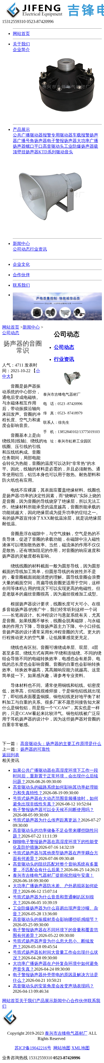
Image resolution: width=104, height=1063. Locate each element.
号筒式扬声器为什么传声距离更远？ (47, 820)
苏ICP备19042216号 (33, 1048)
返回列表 (10, 755)
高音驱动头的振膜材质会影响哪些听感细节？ (55, 919)
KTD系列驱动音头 (55, 152)
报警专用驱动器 (58, 135)
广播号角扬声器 (32, 140)
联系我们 (21, 285)
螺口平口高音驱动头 (45, 146)
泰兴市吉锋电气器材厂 (66, 1033)
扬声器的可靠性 (35, 749)
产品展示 (21, 129)
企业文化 (21, 264)
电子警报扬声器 (62, 140)
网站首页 (21, 33)
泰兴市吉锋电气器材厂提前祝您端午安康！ (53, 875)
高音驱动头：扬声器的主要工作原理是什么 (60, 743)
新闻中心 (21, 243)
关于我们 (21, 44)
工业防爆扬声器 (79, 146)
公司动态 (21, 249)
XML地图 (80, 1048)
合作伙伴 (21, 274)
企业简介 (21, 49)
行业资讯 (38, 249)
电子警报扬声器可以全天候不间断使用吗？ (53, 809)
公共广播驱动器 (28, 135)
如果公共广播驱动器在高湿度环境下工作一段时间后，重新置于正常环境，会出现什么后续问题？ (55, 776)
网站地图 (61, 1048)
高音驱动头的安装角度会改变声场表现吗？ (53, 986)
